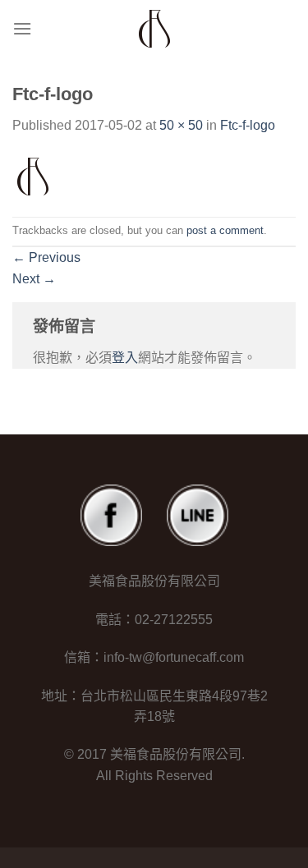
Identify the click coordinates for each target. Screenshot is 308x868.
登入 (125, 358)
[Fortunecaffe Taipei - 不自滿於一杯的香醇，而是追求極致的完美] (154, 28)
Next (34, 279)
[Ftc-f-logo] (32, 175)
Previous (46, 257)
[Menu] (22, 28)
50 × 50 (181, 125)
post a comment (225, 230)
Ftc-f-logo (247, 125)
